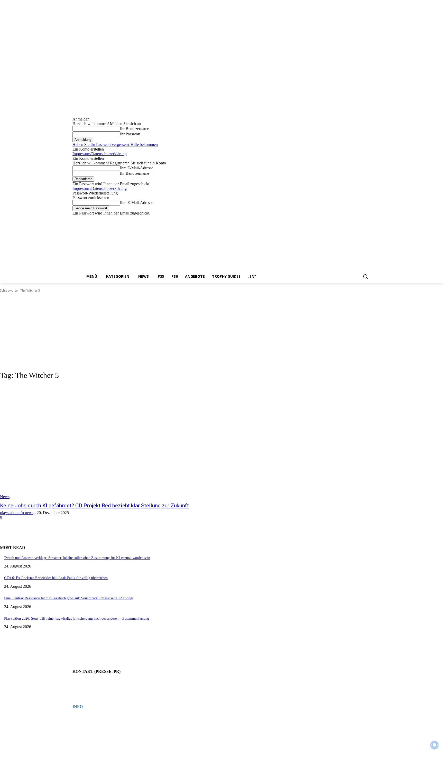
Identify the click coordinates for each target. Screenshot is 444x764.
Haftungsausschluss (84, 726)
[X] (361, 219)
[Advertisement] (222, 332)
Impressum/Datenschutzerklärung (99, 154)
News (5, 497)
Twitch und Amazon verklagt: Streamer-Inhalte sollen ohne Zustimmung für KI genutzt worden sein (77, 558)
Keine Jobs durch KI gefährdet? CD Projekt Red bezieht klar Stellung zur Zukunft (94, 505)
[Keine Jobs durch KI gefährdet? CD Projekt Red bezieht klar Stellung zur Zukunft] (114, 442)
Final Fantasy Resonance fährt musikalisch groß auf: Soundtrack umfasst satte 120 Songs (68, 598)
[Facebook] (340, 219)
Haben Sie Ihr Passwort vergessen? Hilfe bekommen (115, 144)
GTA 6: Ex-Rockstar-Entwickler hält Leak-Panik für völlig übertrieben (56, 578)
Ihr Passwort (130, 134)
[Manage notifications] (434, 745)
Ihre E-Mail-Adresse (136, 168)
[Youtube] (369, 219)
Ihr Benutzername (134, 128)
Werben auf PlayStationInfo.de (91, 686)
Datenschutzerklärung (85, 722)
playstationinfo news (16, 512)
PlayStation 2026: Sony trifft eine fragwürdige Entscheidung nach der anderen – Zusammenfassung (76, 618)
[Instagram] (347, 219)
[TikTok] (354, 219)
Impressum (79, 717)
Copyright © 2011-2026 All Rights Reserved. (100, 731)
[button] (365, 276)
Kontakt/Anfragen (83, 682)
